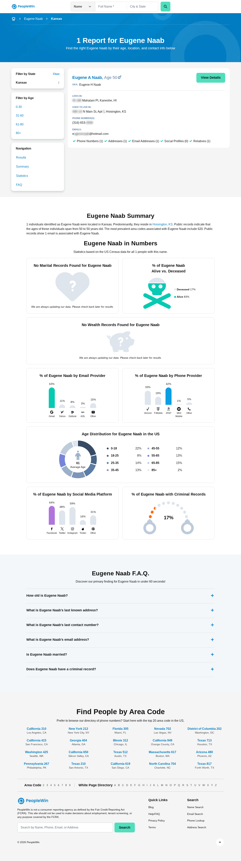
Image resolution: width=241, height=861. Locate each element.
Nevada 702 (162, 728)
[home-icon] (13, 19)
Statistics (22, 175)
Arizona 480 (204, 752)
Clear (56, 73)
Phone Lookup (195, 820)
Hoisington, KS (163, 224)
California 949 (162, 740)
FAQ (19, 184)
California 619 (120, 763)
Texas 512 (120, 752)
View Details (211, 77)
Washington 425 (36, 752)
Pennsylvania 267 (36, 763)
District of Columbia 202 (205, 728)
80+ (18, 133)
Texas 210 (78, 763)
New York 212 (78, 728)
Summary (22, 166)
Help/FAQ (154, 813)
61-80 (20, 124)
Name (78, 6)
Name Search (195, 807)
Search (124, 827)
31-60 (20, 115)
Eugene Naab (33, 18)
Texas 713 (204, 740)
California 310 (36, 728)
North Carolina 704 (162, 763)
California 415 (36, 740)
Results (21, 157)
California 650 (78, 752)
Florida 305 (120, 728)
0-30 (19, 106)
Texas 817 (204, 763)
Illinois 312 (120, 740)
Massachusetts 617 (162, 752)
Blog (151, 807)
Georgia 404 (78, 740)
